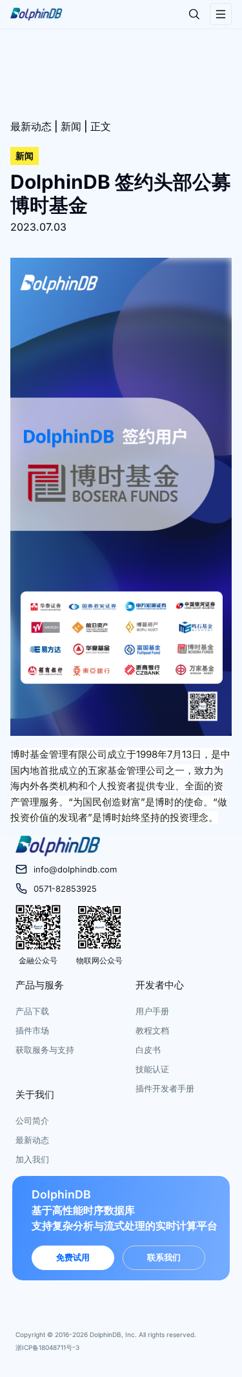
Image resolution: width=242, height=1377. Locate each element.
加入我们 (32, 1159)
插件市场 (32, 1030)
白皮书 (148, 1050)
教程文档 (152, 1030)
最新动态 (31, 126)
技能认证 (152, 1069)
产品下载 (32, 1011)
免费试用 (73, 1257)
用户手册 (152, 1011)
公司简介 (32, 1120)
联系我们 (164, 1257)
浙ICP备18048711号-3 (47, 1347)
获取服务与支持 (44, 1050)
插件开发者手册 (165, 1088)
